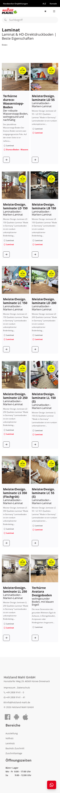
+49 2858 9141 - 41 (15, 697)
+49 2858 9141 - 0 (15, 692)
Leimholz (10, 743)
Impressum (10, 687)
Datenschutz (23, 687)
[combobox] (30, 20)
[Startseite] (9, 11)
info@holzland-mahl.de (18, 702)
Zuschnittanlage (14, 753)
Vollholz (10, 738)
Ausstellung (12, 733)
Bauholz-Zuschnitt (15, 748)
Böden (4, 44)
